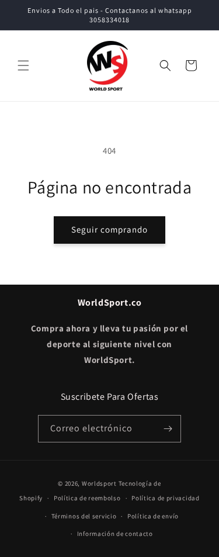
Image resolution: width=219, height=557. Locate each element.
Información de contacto (115, 534)
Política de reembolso (87, 498)
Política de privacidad (165, 498)
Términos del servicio (84, 516)
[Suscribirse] (167, 428)
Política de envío (153, 516)
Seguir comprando (109, 229)
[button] (23, 65)
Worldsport (99, 483)
